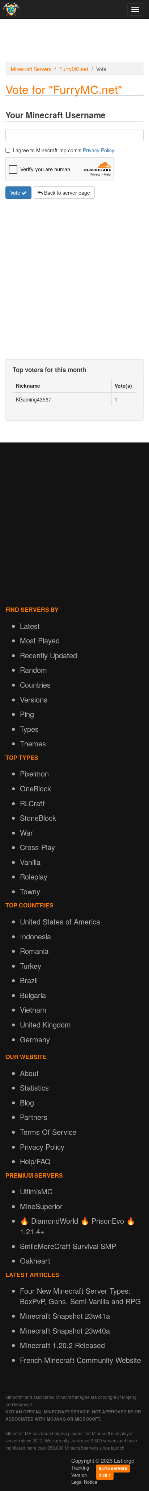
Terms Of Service (48, 1132)
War (26, 832)
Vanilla (30, 862)
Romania (34, 951)
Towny (30, 891)
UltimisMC (36, 1191)
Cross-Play (37, 847)
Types (29, 729)
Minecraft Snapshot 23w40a (65, 1330)
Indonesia (35, 936)
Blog (27, 1102)
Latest (30, 626)
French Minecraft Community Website (80, 1360)
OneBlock (35, 788)
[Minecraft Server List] (10, 9)
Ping (27, 714)
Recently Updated (48, 655)
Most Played (40, 640)
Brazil (29, 980)
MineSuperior (41, 1206)
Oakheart (35, 1260)
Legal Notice (84, 1481)
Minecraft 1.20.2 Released (62, 1345)
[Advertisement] (74, 40)
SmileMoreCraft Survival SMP (68, 1246)
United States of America (60, 921)
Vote (16, 192)
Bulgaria (33, 995)
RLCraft (32, 803)
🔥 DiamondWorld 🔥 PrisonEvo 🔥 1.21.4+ (77, 1225)
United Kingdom (45, 1024)
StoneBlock (38, 817)
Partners (33, 1117)
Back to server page (66, 192)
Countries (35, 684)
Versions (33, 699)
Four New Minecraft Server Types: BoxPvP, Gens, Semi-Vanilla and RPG (80, 1295)
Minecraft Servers (31, 69)
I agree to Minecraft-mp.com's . (64, 150)
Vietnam (33, 1009)
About (29, 1073)
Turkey (30, 965)
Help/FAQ (35, 1161)
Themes (33, 743)
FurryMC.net (73, 69)
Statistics (34, 1087)
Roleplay (33, 876)
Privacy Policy (98, 150)
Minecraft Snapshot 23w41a (65, 1315)
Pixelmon (34, 773)
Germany (35, 1039)
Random (33, 669)
